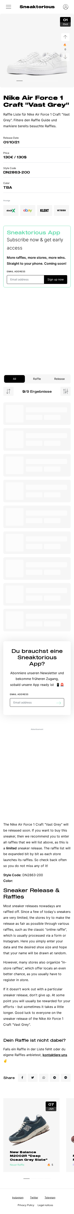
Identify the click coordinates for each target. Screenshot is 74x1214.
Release (59, 378)
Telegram (50, 1197)
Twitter (34, 1197)
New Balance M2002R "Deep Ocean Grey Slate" (28, 1155)
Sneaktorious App (33, 232)
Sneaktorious (37, 6)
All (14, 378)
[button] (8, 6)
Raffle (37, 378)
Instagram (17, 1197)
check (44, 860)
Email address (16, 271)
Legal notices (45, 1205)
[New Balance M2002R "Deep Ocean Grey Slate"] (31, 1128)
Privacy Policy (26, 1205)
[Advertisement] (37, 331)
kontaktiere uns (55, 1055)
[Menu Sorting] (8, 391)
